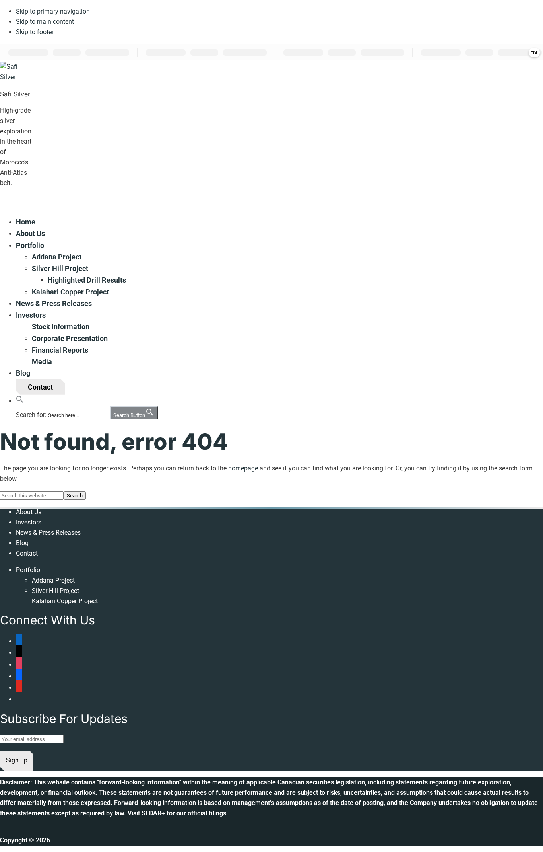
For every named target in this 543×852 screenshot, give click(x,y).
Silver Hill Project (55, 591)
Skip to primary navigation (53, 11)
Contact (27, 553)
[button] (20, 400)
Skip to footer (35, 32)
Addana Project (53, 580)
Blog (22, 543)
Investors (28, 522)
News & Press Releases (48, 532)
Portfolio (28, 570)
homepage (243, 468)
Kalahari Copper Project (65, 601)
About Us (28, 512)
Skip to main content (45, 21)
